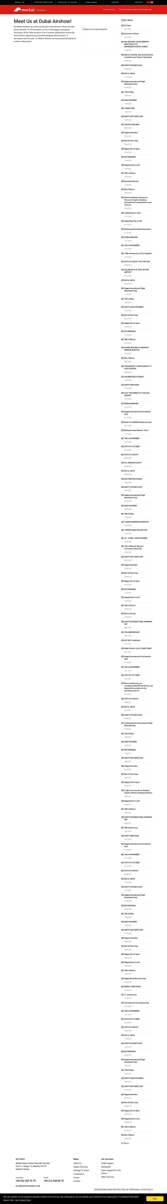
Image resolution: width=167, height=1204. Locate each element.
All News (125, 1143)
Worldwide (106, 1167)
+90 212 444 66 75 (54, 1180)
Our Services (109, 9)
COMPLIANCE (91, 2)
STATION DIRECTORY (43, 2)
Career (76, 1177)
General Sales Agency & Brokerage (135, 9)
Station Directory (80, 1167)
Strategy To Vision (81, 1170)
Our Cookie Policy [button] (23, 1200)
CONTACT (139, 2)
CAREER (115, 2)
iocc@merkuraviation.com (28, 1186)
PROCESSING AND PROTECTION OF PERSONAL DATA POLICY (123, 1190)
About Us (77, 1163)
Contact (76, 1181)
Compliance (78, 1174)
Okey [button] (155, 1199)
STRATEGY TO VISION (67, 2)
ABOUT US (19, 2)
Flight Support (107, 1163)
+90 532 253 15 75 (26, 1180)
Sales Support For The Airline (111, 1171)
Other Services (107, 1177)
